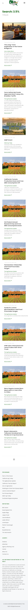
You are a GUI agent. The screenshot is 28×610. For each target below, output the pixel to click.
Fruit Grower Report (7, 493)
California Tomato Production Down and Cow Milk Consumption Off (13, 181)
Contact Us (5, 554)
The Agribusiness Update (9, 481)
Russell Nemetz (6, 530)
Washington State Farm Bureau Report (12, 488)
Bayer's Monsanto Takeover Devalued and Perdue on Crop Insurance (13, 433)
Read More (7, 65)
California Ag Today (7, 478)
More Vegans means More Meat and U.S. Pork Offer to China (13, 390)
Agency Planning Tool (8, 546)
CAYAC (4, 549)
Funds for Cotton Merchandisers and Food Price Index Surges (13, 309)
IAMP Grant (8, 140)
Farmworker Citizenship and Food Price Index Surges (13, 266)
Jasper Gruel (5, 515)
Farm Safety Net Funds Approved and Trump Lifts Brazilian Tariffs (13, 94)
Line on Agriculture (7, 486)
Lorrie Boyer (5, 522)
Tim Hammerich (6, 532)
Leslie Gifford (5, 520)
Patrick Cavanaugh (7, 525)
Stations (4, 541)
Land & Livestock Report (8, 491)
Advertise (4, 544)
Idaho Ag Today (6, 496)
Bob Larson (5, 507)
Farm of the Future (7, 476)
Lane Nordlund (6, 517)
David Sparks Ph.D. (7, 510)
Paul (3, 527)
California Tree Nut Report (9, 483)
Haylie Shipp (5, 512)
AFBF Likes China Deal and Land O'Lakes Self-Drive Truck (13, 347)
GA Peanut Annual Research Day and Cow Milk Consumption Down (13, 224)
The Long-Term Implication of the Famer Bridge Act (13, 46)
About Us (4, 551)
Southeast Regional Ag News (10, 498)
